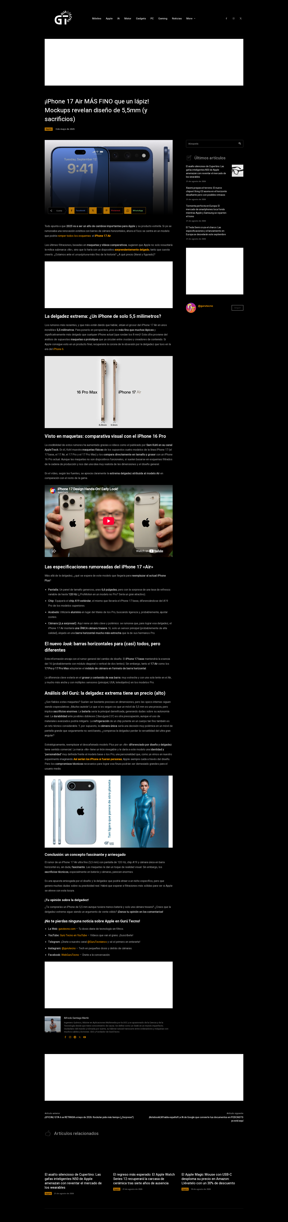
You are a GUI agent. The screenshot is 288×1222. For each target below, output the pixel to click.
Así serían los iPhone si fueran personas (98, 759)
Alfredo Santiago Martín (76, 1018)
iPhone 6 (58, 349)
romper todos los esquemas (74, 236)
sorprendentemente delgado (132, 250)
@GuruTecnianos (97, 942)
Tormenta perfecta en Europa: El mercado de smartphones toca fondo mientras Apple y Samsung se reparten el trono (206, 211)
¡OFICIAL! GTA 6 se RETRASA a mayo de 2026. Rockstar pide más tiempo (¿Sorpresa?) (89, 1117)
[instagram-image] (195, 325)
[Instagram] (233, 18)
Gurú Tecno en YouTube (73, 935)
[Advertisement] (144, 62)
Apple (49, 129)
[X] (240, 18)
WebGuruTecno (70, 955)
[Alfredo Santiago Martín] (53, 1027)
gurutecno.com (67, 929)
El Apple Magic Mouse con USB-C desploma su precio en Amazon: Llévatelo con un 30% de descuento (208, 1179)
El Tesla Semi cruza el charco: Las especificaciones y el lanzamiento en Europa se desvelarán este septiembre (206, 231)
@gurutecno (69, 948)
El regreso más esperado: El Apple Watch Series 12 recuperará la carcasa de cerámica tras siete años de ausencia (144, 1179)
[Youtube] (84, 1036)
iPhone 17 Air (103, 236)
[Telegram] (75, 1036)
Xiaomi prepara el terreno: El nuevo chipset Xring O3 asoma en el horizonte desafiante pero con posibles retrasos (206, 191)
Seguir (237, 307)
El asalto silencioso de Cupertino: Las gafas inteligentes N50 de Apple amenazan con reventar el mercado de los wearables (206, 172)
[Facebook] (226, 18)
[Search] (239, 143)
